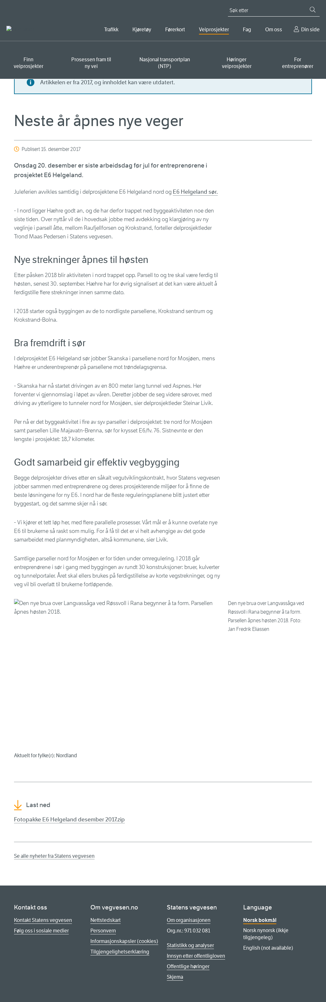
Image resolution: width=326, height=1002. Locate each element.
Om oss (273, 29)
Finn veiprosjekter (28, 62)
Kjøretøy (141, 29)
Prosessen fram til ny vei (91, 62)
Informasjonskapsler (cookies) (124, 941)
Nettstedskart (105, 920)
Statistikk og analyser (190, 945)
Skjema (175, 977)
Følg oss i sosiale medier (41, 931)
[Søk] (313, 10)
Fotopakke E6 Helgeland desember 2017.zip (69, 819)
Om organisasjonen (188, 920)
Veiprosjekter (214, 29)
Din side (310, 29)
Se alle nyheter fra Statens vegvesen (54, 856)
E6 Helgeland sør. (195, 191)
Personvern (103, 931)
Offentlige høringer (188, 966)
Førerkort (175, 29)
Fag (247, 29)
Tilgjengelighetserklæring (119, 952)
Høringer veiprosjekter (237, 62)
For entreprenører (297, 62)
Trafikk (111, 29)
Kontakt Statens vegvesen (43, 920)
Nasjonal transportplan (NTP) (164, 62)
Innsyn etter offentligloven (196, 956)
